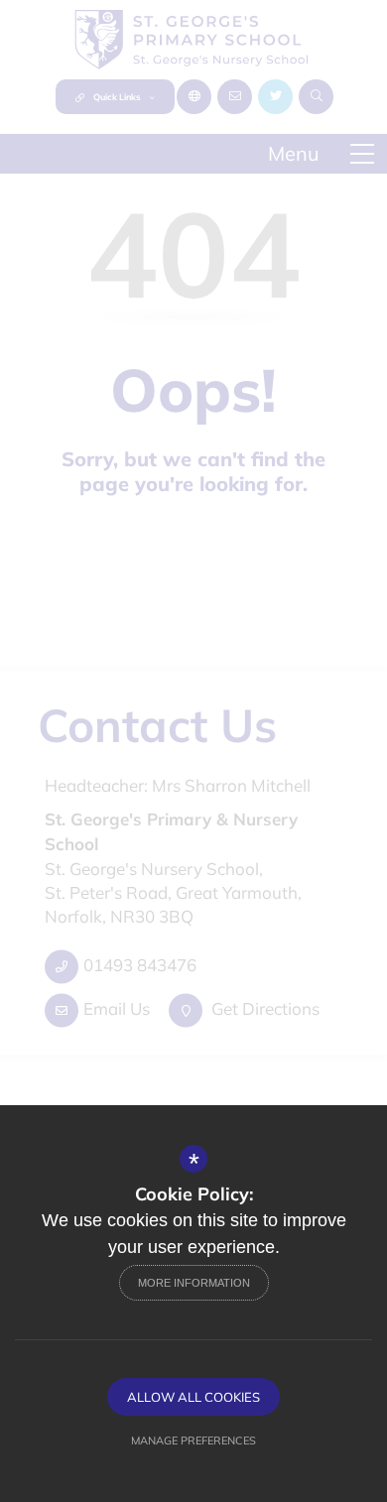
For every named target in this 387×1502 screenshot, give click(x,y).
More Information (194, 1283)
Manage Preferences (193, 1440)
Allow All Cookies (193, 1397)
